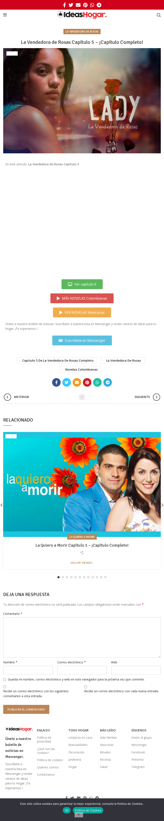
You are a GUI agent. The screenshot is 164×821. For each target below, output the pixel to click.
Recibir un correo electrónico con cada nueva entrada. (121, 691)
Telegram (138, 767)
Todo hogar (78, 730)
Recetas (105, 759)
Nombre (10, 662)
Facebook (138, 752)
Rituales (105, 752)
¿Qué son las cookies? (46, 751)
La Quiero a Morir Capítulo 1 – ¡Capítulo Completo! (82, 545)
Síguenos (138, 730)
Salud (103, 767)
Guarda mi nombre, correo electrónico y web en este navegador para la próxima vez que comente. (76, 679)
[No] (79, 814)
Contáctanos (46, 774)
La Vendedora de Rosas (123, 360)
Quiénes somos (48, 767)
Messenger (139, 745)
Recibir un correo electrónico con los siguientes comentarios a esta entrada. (36, 693)
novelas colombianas (81, 369)
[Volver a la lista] (82, 397)
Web (114, 662)
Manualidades (78, 745)
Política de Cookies (88, 810)
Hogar (72, 767)
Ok (67, 810)
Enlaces (43, 730)
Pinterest (137, 759)
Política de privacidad (44, 739)
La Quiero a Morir (81, 537)
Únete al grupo (141, 737)
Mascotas (107, 745)
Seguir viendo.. (82, 562)
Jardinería (74, 759)
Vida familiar (108, 737)
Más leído (108, 730)
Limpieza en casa (80, 737)
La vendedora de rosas (82, 31)
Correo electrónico (71, 662)
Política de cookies (50, 760)
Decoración (76, 752)
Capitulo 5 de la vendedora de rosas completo (58, 360)
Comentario (12, 613)
